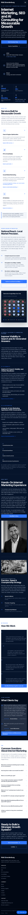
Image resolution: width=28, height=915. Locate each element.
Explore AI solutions (7, 208)
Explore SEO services (8, 142)
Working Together (5, 888)
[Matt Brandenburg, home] (7, 2)
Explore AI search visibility (7, 398)
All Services (3, 867)
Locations (3, 894)
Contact (2, 892)
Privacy (2, 913)
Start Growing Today (13, 42)
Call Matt (13, 846)
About (2, 884)
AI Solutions (3, 878)
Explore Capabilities (13, 46)
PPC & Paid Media (5, 872)
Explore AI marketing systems (7, 436)
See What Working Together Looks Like (14, 685)
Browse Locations (5, 904)
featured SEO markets (13, 246)
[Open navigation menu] (25, 2)
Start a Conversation (13, 842)
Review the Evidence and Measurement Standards (12, 733)
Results (2, 886)
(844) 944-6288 (4, 900)
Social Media (4, 874)
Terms (6, 913)
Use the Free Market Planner (13, 285)
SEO (2, 870)
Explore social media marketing (10, 187)
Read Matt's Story (14, 516)
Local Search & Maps (5, 876)
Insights (2, 890)
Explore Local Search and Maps (13, 281)
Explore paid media (7, 163)
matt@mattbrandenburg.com (7, 902)
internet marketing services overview (10, 124)
